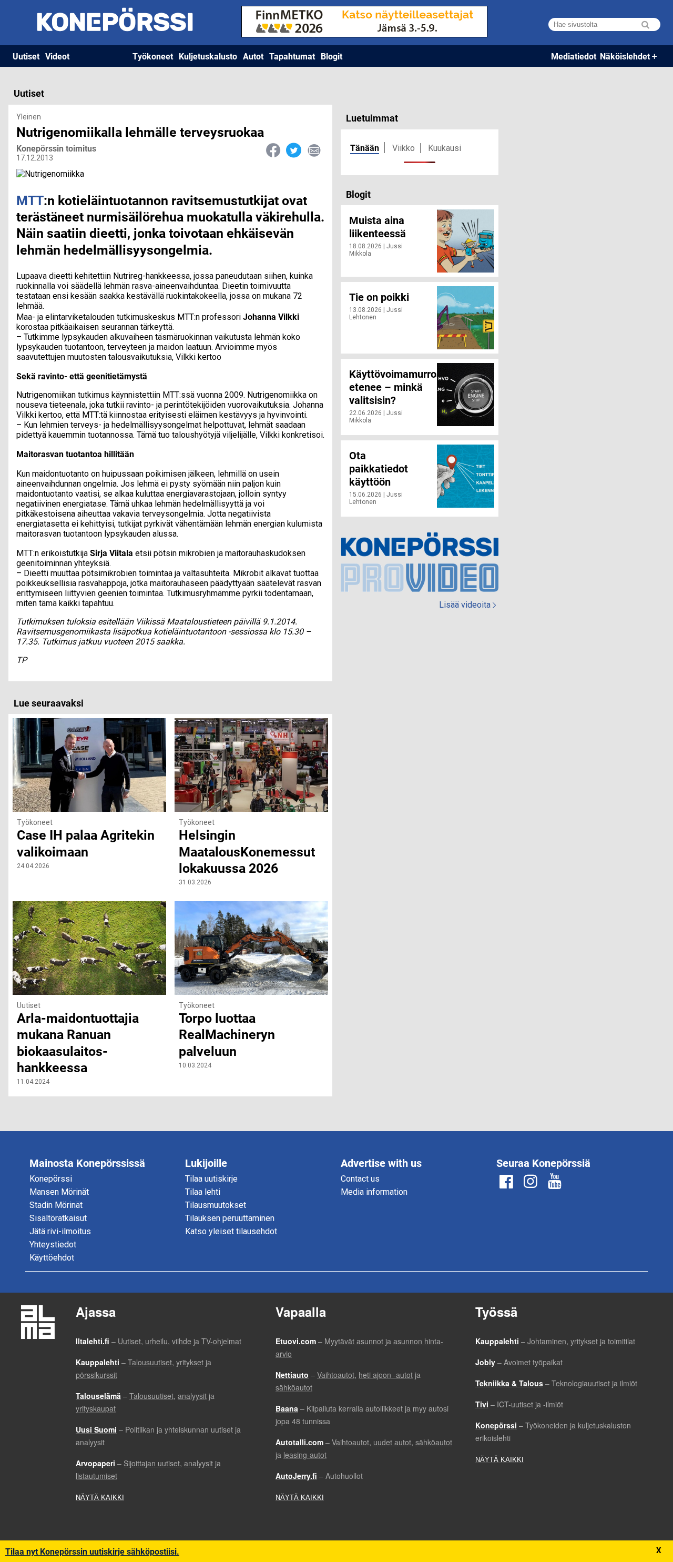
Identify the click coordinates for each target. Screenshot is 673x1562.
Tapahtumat (292, 56)
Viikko (403, 148)
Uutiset (26, 56)
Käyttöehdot (51, 1258)
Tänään (364, 147)
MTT (30, 200)
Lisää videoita (467, 605)
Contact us (360, 1179)
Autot (253, 56)
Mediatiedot (573, 56)
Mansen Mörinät (59, 1192)
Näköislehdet (625, 56)
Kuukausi (444, 148)
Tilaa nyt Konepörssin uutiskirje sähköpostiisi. (92, 1551)
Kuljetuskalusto (208, 56)
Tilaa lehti (202, 1192)
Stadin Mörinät (56, 1205)
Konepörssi (50, 1179)
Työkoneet (152, 56)
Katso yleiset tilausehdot (231, 1231)
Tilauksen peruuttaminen (229, 1218)
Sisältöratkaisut (58, 1218)
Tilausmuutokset (215, 1205)
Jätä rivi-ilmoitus (60, 1231)
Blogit (331, 56)
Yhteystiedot (52, 1244)
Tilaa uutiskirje (211, 1179)
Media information (374, 1192)
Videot (57, 56)
